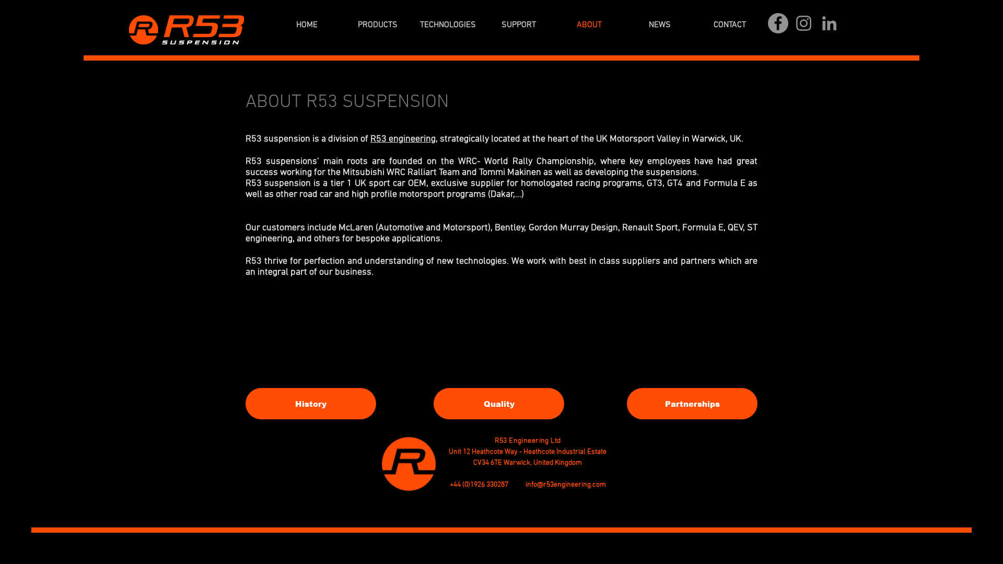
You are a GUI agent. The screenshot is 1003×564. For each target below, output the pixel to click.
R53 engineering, (404, 139)
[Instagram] (804, 23)
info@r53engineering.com (566, 484)
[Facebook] (778, 23)
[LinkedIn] (829, 23)
